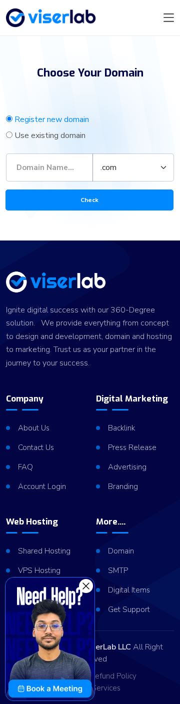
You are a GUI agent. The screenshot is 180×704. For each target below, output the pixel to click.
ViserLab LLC (107, 647)
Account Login (42, 487)
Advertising (127, 467)
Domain (121, 551)
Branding (123, 487)
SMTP (118, 571)
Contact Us (36, 447)
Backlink (121, 428)
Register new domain (51, 119)
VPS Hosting (39, 571)
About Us (34, 428)
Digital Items (129, 590)
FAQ (25, 467)
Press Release (132, 447)
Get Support (129, 609)
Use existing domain (50, 135)
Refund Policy (113, 676)
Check (89, 200)
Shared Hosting (44, 551)
